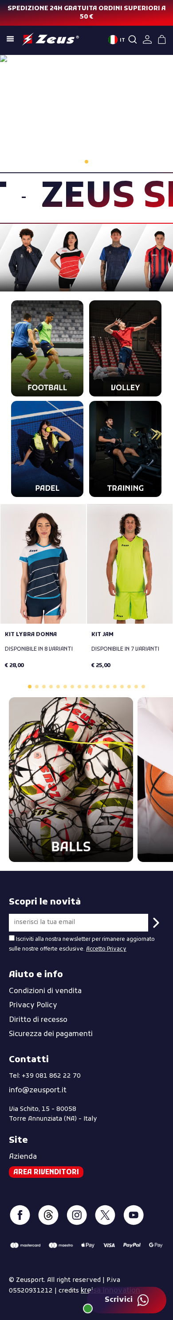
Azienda (23, 1157)
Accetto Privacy (106, 949)
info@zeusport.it (38, 1090)
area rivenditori (46, 1172)
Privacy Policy (33, 1005)
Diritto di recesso (38, 1020)
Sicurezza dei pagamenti (51, 1034)
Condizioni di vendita (45, 991)
